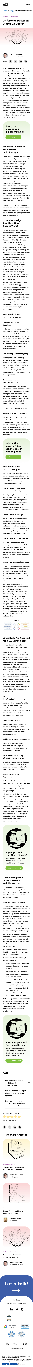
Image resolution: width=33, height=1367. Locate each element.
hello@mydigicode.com (16, 1304)
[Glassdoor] (22, 1309)
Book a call (12, 1060)
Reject (14, 1364)
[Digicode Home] (5, 4)
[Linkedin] (11, 1309)
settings (28, 1361)
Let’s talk (11, 137)
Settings (22, 1364)
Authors (16, 1300)
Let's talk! (16, 1283)
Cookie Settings (24, 1344)
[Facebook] (17, 1309)
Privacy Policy (7, 1344)
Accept (5, 1364)
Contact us (12, 868)
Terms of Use (15, 1344)
